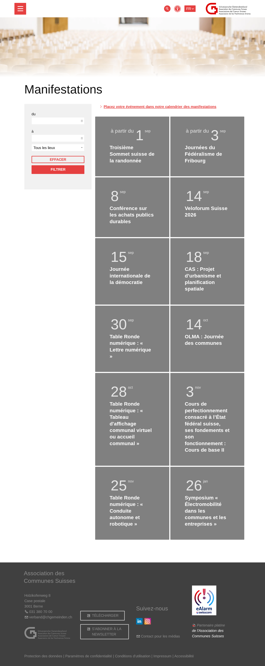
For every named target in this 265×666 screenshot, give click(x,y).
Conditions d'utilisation (132, 656)
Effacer (58, 159)
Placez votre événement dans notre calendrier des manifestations (160, 107)
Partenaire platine (211, 625)
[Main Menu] (20, 9)
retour (167, 8)
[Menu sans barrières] (177, 8)
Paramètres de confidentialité (88, 656)
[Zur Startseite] (228, 8)
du (34, 114)
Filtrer (58, 169)
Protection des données (43, 656)
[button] (20, 9)
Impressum (162, 656)
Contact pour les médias (160, 636)
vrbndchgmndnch (50, 617)
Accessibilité (184, 656)
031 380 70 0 (39, 612)
